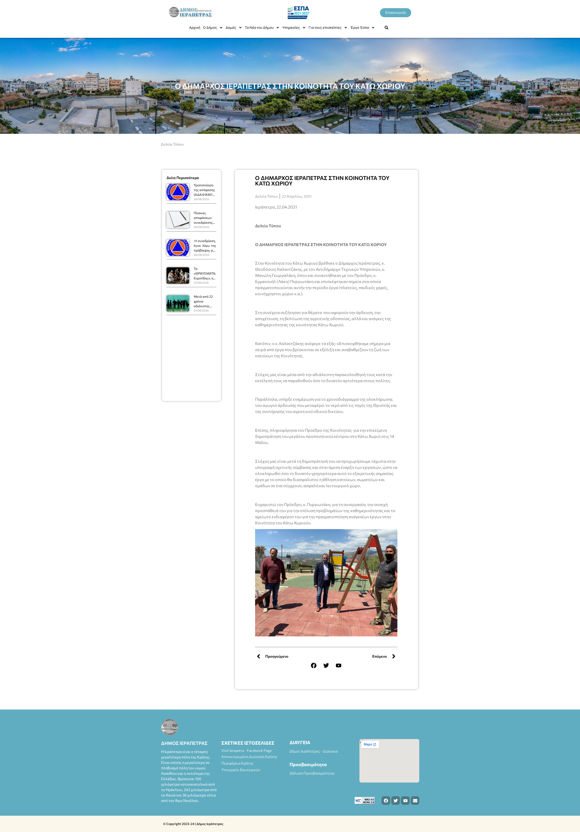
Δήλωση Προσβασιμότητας (312, 773)
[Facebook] (313, 665)
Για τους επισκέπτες (325, 27)
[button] (386, 27)
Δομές (231, 27)
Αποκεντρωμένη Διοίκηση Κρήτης (249, 756)
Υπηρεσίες (291, 27)
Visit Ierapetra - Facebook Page (246, 750)
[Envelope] (415, 800)
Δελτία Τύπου (172, 144)
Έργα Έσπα (359, 27)
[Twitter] (326, 665)
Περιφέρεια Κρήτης (237, 763)
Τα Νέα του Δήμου (259, 27)
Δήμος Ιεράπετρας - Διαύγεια (314, 751)
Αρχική (194, 27)
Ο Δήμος (210, 27)
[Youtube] (338, 665)
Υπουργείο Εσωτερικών (240, 769)
